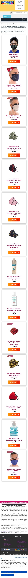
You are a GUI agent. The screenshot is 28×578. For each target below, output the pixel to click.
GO (25, 12)
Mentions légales (21, 541)
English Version (9, 539)
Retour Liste (7, 16)
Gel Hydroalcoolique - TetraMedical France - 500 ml (14, 278)
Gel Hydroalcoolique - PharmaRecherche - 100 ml (14, 310)
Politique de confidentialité (21, 557)
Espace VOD (6, 545)
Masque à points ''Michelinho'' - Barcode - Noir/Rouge (14, 180)
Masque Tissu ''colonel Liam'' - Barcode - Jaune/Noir (14, 375)
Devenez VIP (20, 8)
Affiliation (20, 545)
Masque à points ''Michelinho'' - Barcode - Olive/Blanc (14, 148)
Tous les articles (4, 23)
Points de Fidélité (7, 544)
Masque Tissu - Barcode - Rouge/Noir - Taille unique (14, 407)
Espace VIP (6, 543)
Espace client (6, 540)
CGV (19, 543)
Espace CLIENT (20, 2)
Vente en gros (21, 546)
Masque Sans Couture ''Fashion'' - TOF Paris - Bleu (14, 471)
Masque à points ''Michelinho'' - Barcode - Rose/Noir (14, 213)
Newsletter (20, 5)
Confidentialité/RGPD (22, 542)
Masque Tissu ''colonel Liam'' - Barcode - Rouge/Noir (14, 342)
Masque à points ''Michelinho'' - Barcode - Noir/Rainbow (14, 245)
